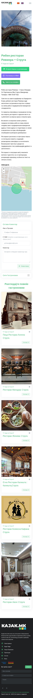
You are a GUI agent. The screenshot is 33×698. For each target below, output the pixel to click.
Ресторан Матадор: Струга (15, 389)
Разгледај (25, 342)
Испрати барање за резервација (16, 69)
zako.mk (8, 694)
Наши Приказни (8, 649)
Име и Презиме (8, 228)
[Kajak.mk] (6, 3)
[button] (3, 169)
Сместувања (8, 643)
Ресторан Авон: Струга (14, 602)
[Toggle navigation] (30, 3)
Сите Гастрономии (10, 275)
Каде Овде (7, 646)
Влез (5, 659)
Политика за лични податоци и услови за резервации (15, 692)
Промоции (7, 652)
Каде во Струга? (8, 64)
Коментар (6, 248)
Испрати (28, 667)
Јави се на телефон (11, 82)
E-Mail (15, 238)
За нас (6, 656)
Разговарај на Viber (12, 76)
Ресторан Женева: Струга (15, 436)
